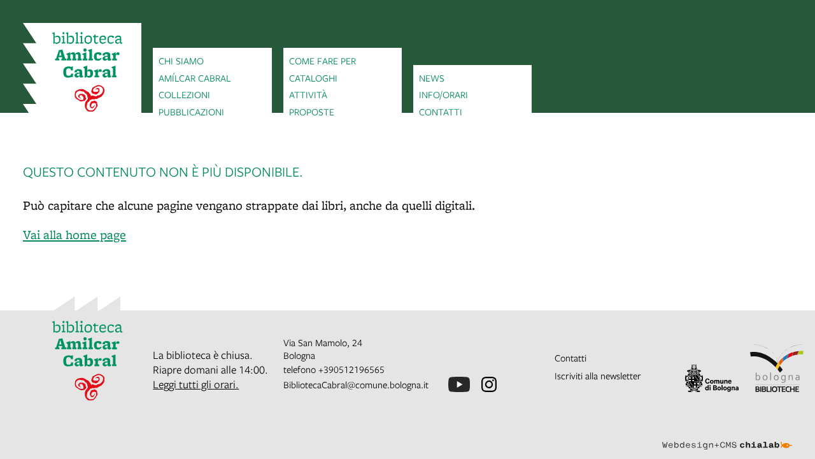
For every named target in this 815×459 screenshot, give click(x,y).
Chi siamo (181, 60)
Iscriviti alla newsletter (598, 375)
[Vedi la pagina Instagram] (489, 384)
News (431, 77)
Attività (308, 94)
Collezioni (184, 94)
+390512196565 (351, 369)
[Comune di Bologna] (712, 378)
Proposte (311, 111)
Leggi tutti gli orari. (196, 384)
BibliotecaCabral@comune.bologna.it (356, 384)
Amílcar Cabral (195, 77)
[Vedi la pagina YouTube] (459, 384)
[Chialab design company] (727, 434)
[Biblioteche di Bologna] (777, 368)
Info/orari (443, 94)
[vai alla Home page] (82, 73)
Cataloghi (313, 77)
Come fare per (322, 60)
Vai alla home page (74, 234)
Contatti (440, 111)
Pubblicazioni (191, 111)
